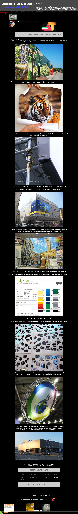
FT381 (22, 477)
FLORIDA (56, 474)
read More (6, 512)
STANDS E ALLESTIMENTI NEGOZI (39, 11)
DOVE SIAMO (32, 492)
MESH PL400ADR (34, 474)
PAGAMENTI (31, 488)
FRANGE (47, 474)
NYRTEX (22, 474)
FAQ (22, 492)
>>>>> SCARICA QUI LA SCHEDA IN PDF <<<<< (39, 318)
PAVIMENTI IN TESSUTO (30, 11)
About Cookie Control (5, 504)
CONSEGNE (42, 488)
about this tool (12, 511)
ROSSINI (56, 477)
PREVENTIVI (42, 492)
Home (1, 0)
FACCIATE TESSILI (23, 11)
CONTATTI (53, 488)
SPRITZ (47, 477)
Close (13, 504)
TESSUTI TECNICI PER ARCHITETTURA (14, 20)
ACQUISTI (22, 488)
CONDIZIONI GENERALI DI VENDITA (39, 495)
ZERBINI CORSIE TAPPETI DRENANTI (62, 11)
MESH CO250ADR (34, 477)
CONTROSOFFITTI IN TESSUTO (15, 11)
